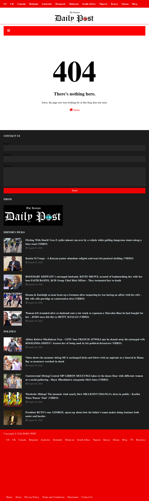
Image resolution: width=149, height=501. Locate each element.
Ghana (125, 3)
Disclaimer (73, 497)
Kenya (114, 3)
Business (140, 439)
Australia (47, 3)
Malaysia (74, 3)
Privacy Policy (32, 497)
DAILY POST (29, 433)
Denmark (60, 3)
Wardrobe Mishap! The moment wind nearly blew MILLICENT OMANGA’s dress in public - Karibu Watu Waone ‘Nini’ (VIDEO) (82, 396)
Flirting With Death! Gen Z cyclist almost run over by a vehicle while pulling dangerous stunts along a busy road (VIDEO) (83, 242)
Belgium (33, 3)
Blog (134, 3)
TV (131, 439)
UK (12, 3)
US (5, 3)
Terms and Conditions (53, 497)
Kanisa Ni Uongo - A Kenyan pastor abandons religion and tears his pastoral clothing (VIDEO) (79, 258)
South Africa (89, 3)
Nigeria (103, 3)
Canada (21, 3)
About (18, 497)
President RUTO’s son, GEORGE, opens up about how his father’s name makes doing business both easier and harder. (82, 414)
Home (76, 110)
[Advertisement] (75, 468)
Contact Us (87, 497)
